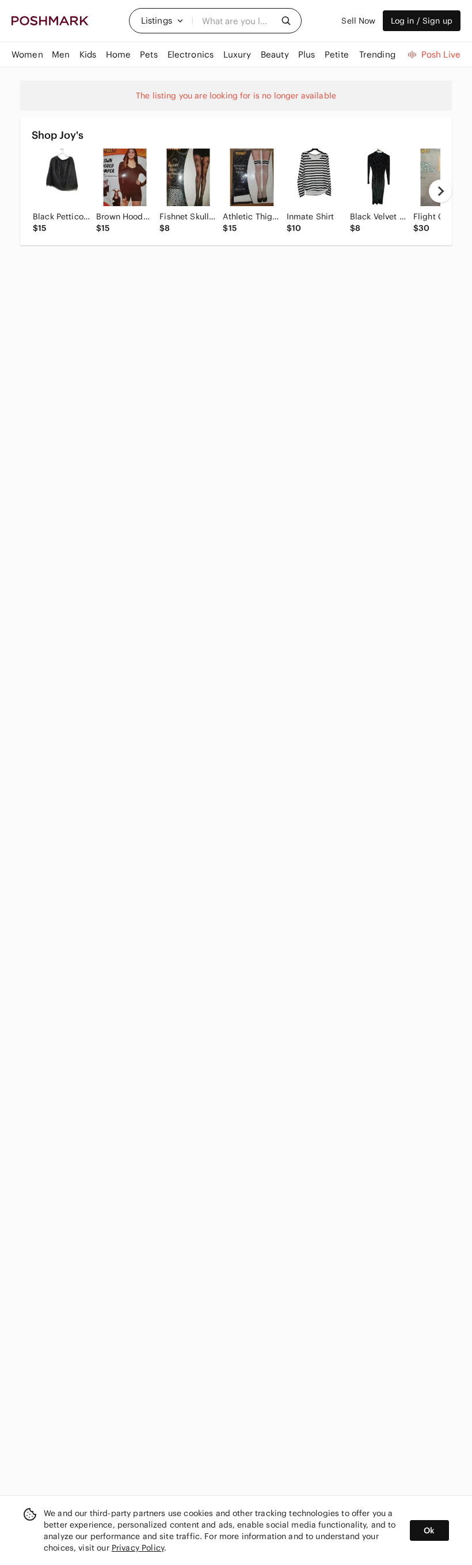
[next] (440, 191)
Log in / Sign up (421, 21)
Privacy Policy (138, 1548)
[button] (162, 20)
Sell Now (358, 21)
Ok (429, 1530)
